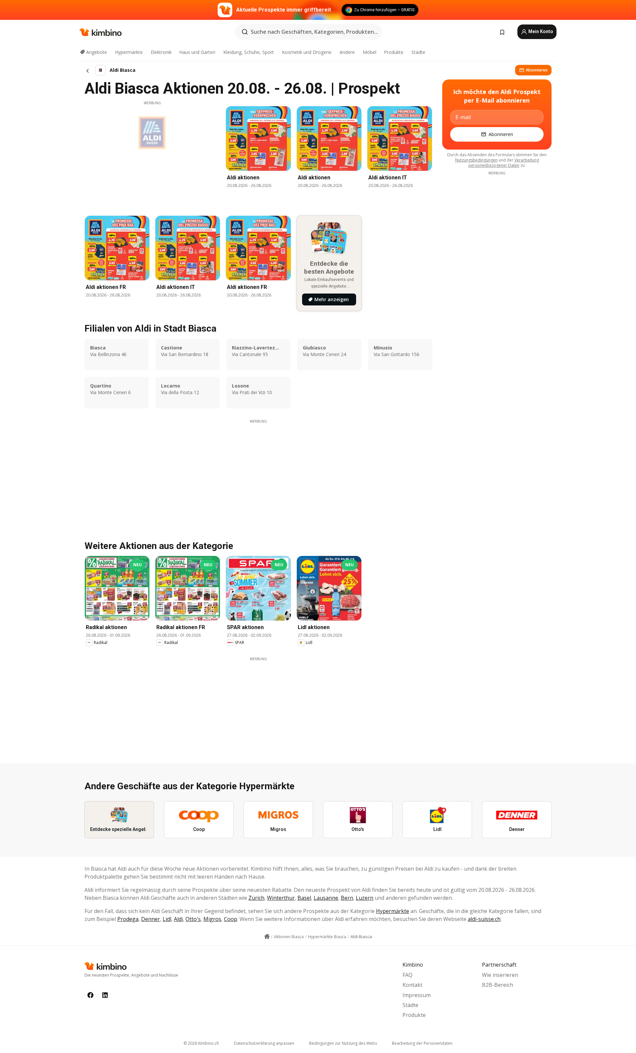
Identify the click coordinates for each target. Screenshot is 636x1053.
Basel (304, 897)
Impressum (416, 995)
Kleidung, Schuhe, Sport (248, 52)
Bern (347, 897)
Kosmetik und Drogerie (307, 52)
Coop (230, 919)
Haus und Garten (197, 52)
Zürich (256, 897)
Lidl (167, 919)
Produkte (393, 52)
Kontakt (412, 984)
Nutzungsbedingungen (476, 160)
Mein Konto (540, 31)
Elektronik (161, 52)
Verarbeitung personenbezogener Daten (503, 162)
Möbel (369, 52)
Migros (212, 919)
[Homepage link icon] (267, 936)
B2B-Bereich (497, 984)
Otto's (193, 919)
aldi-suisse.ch (484, 919)
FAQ (407, 975)
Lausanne (326, 897)
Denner (150, 919)
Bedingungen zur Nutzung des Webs (343, 1043)
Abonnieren (537, 70)
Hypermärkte (129, 52)
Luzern (364, 897)
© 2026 (201, 1043)
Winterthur (281, 897)
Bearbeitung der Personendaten (422, 1043)
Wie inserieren (500, 975)
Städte (418, 52)
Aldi (178, 919)
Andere (347, 52)
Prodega (127, 919)
